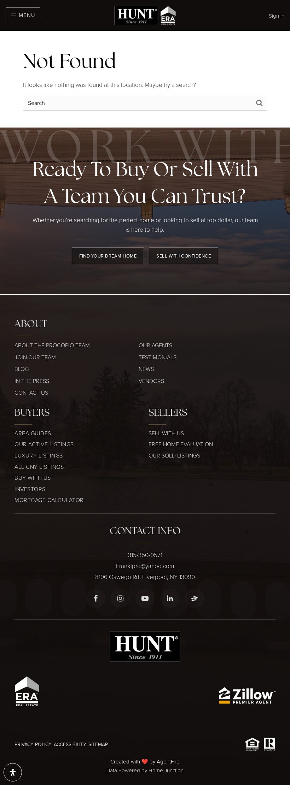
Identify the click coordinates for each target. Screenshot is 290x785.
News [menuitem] (146, 369)
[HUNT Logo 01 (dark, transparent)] (145, 646)
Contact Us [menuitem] (31, 392)
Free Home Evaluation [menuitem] (181, 444)
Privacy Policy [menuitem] (33, 744)
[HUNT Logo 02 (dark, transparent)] (144, 14)
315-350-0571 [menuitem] (145, 555)
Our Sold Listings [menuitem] (174, 455)
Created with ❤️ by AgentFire (145, 761)
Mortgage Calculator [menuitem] (49, 500)
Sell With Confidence (183, 256)
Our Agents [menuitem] (155, 345)
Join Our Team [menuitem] (35, 357)
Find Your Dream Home (108, 256)
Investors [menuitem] (30, 489)
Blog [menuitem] (21, 369)
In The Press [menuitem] (31, 381)
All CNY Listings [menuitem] (39, 467)
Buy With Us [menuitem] (32, 478)
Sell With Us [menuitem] (166, 433)
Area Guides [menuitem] (32, 433)
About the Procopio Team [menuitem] (52, 345)
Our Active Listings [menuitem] (44, 444)
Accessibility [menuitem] (70, 744)
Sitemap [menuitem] (98, 744)
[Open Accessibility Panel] (13, 772)
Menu (27, 15)
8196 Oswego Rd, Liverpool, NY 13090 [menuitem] (145, 577)
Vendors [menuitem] (151, 381)
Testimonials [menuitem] (157, 357)
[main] (145, 79)
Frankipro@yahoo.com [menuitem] (145, 566)
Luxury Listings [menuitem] (38, 455)
